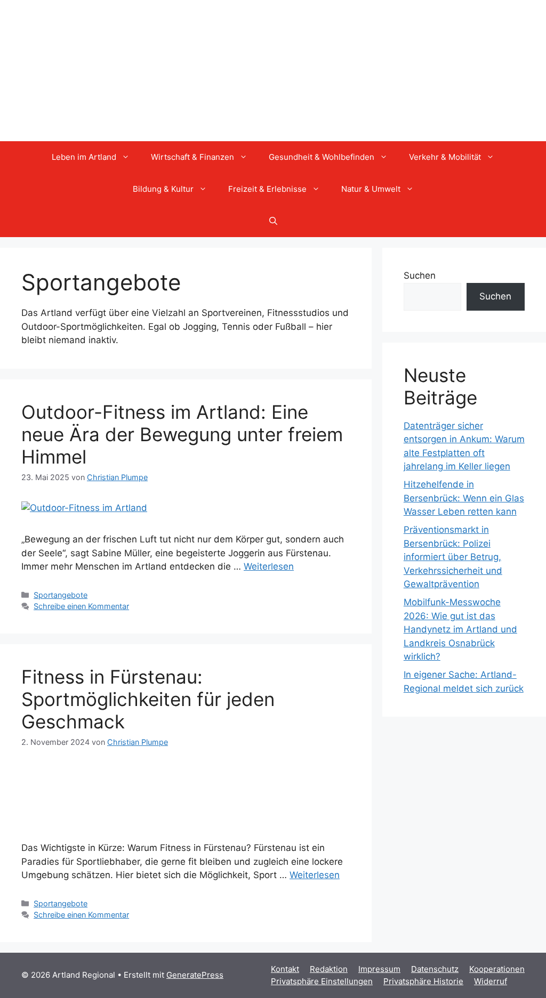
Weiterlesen (269, 566)
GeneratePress (194, 975)
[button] (273, 221)
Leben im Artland (84, 157)
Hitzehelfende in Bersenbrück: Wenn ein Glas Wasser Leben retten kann (464, 498)
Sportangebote (60, 594)
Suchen (420, 275)
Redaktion (329, 969)
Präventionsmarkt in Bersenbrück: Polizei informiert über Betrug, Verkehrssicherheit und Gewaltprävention (453, 556)
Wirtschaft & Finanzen (192, 157)
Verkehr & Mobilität (445, 157)
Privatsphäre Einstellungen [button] (322, 981)
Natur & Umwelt (370, 189)
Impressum (379, 969)
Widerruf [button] (490, 981)
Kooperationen (497, 969)
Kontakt (285, 969)
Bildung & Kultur (163, 189)
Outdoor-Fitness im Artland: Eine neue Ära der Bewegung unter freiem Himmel (182, 434)
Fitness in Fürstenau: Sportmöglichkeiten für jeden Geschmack (148, 699)
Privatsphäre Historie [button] (423, 981)
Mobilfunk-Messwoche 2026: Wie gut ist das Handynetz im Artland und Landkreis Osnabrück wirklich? (460, 629)
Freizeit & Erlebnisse (267, 189)
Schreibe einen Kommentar (81, 606)
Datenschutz (435, 969)
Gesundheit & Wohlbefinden (321, 157)
